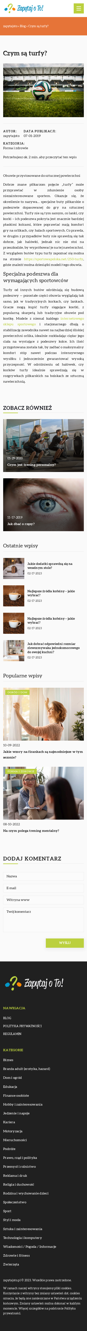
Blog (7, 1018)
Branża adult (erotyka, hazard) (26, 1069)
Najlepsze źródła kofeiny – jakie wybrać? (51, 593)
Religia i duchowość (18, 1184)
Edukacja (10, 1086)
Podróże (9, 1149)
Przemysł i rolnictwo (19, 1166)
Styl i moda (11, 1220)
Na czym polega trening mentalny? (31, 830)
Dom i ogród (12, 1077)
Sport (7, 1211)
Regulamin (12, 1034)
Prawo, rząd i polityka (20, 1157)
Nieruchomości (15, 1140)
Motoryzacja (12, 1131)
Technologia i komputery (22, 1238)
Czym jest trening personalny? (31, 464)
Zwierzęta (11, 1264)
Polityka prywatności (22, 1026)
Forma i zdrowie (15, 148)
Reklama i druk (15, 1175)
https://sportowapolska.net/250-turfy (53, 259)
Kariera (9, 1122)
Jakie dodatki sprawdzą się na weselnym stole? (50, 566)
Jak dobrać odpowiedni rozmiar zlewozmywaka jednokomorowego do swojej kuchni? (53, 648)
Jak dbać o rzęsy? (21, 524)
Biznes (8, 1060)
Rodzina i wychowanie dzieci (26, 1193)
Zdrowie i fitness (16, 1255)
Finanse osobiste (16, 1095)
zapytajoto (11, 136)
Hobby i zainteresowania (22, 1104)
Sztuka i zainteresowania (22, 1229)
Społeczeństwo (14, 1202)
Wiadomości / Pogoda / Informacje (29, 1246)
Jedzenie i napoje (16, 1113)
